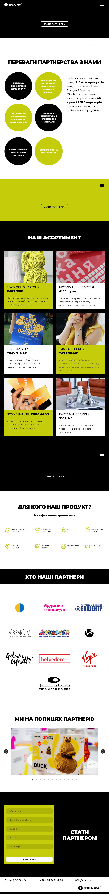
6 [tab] (52, 780)
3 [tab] (41, 780)
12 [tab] (76, 780)
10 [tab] (68, 780)
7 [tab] (56, 780)
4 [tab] (45, 780)
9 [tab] (64, 780)
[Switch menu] (102, 4)
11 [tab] (72, 780)
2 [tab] (37, 780)
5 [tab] (49, 780)
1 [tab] (33, 780)
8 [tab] (60, 780)
